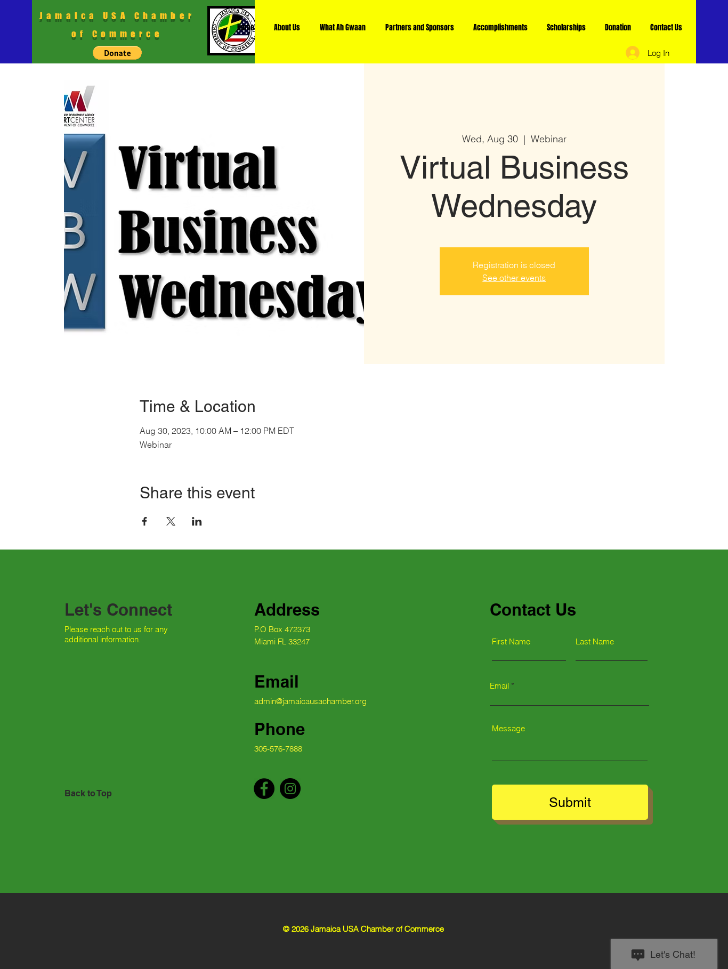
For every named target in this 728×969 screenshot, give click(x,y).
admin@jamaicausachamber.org (310, 701)
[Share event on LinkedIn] (197, 521)
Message (508, 728)
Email (499, 686)
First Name (511, 641)
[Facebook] (264, 788)
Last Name (595, 641)
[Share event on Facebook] (145, 521)
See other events (514, 277)
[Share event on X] (171, 521)
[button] (117, 53)
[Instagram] (290, 788)
